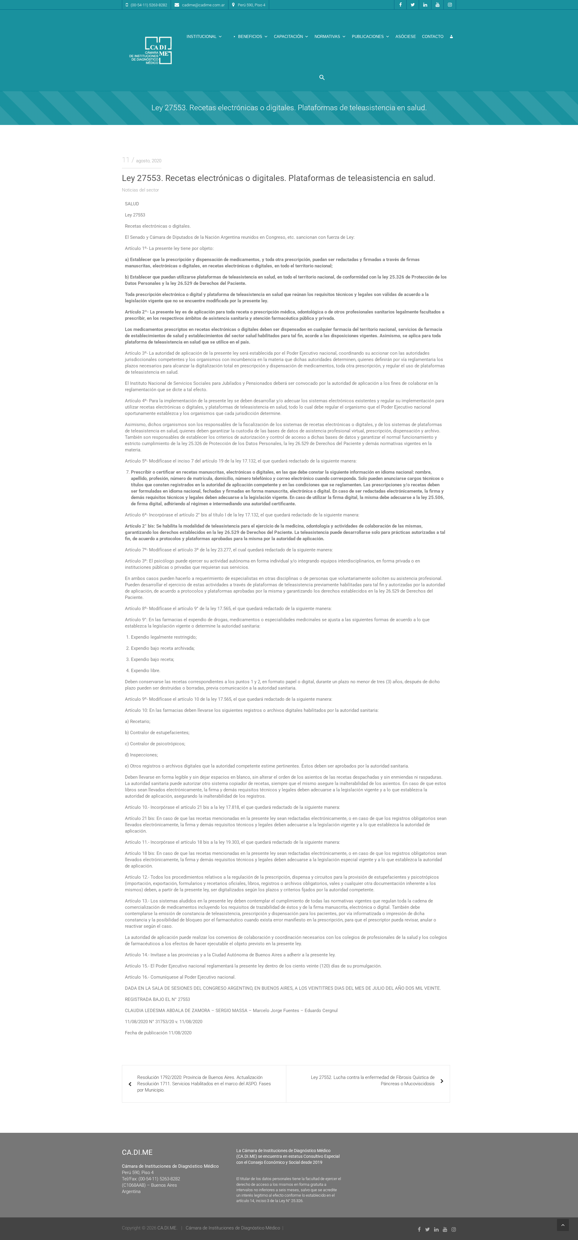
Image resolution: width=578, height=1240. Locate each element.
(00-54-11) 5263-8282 (149, 5)
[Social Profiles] (400, 4)
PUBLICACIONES (368, 36)
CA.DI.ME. (167, 1228)
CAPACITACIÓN (288, 36)
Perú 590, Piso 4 (251, 5)
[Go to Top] (563, 1225)
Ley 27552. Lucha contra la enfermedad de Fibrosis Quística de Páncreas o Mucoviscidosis (373, 1080)
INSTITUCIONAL (201, 36)
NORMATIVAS (327, 36)
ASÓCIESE (406, 36)
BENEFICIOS (250, 36)
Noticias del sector (140, 190)
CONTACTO (432, 36)
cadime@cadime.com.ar (203, 5)
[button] (322, 77)
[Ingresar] (451, 37)
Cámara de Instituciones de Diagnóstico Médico (233, 1228)
